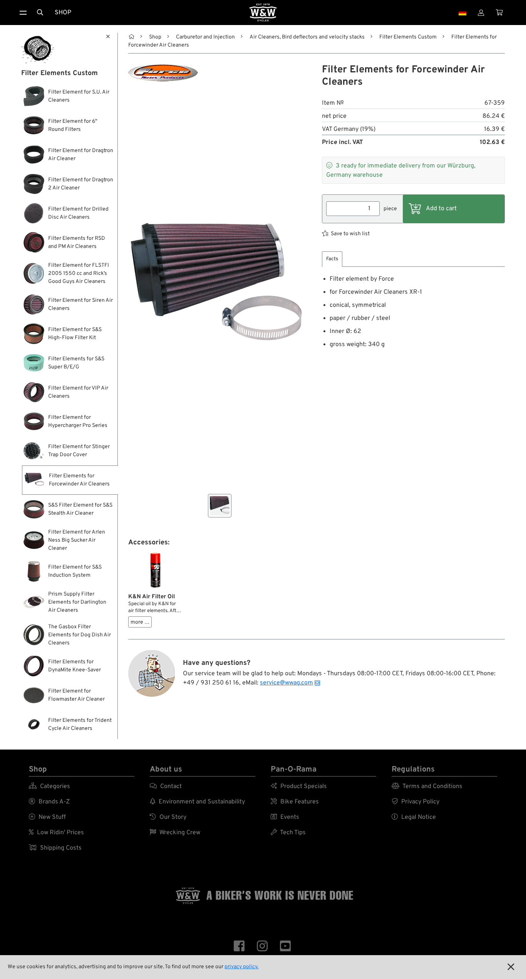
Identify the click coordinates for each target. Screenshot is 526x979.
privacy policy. (241, 967)
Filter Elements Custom (408, 37)
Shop (63, 13)
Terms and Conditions (427, 786)
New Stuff (47, 817)
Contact (166, 786)
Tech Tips (288, 833)
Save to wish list (350, 234)
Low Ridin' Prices (56, 833)
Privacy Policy (415, 802)
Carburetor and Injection (205, 37)
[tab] (332, 259)
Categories (49, 786)
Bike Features (295, 802)
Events (285, 817)
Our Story (168, 817)
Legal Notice (414, 817)
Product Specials (299, 786)
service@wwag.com (286, 683)
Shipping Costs (55, 848)
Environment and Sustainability (197, 802)
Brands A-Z (49, 802)
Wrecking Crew (175, 833)
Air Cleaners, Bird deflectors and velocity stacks (307, 37)
